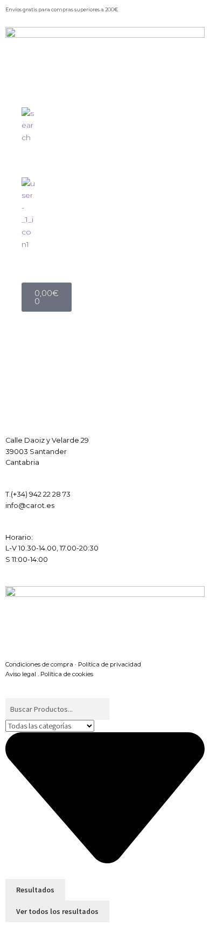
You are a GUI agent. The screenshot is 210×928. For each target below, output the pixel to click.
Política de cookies (66, 674)
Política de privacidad (109, 664)
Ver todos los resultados (57, 911)
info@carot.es (29, 505)
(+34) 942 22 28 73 (41, 494)
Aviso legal (20, 674)
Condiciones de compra (39, 664)
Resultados (35, 890)
